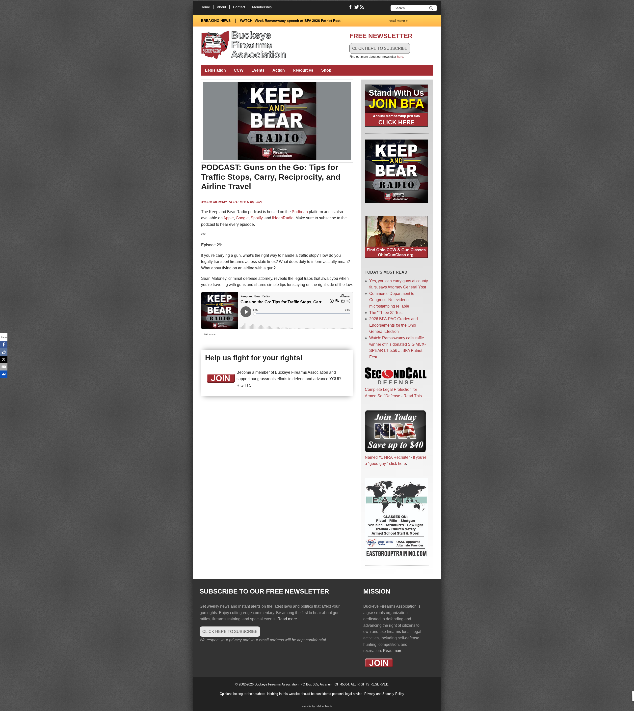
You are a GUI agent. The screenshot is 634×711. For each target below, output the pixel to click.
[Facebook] (3, 344)
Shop (326, 70)
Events (257, 70)
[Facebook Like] (3, 352)
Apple (228, 218)
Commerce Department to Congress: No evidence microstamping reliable (391, 299)
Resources (303, 70)
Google (242, 218)
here (400, 56)
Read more (287, 619)
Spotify (257, 218)
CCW (238, 70)
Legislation (215, 70)
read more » (398, 21)
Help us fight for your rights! (254, 358)
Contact (239, 7)
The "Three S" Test (385, 313)
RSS (362, 7)
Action (278, 70)
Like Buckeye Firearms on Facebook (350, 7)
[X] (3, 359)
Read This (412, 396)
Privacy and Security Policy (384, 694)
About (221, 7)
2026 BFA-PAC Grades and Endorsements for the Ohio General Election (393, 325)
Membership (262, 7)
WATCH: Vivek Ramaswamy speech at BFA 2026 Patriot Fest (290, 21)
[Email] (3, 366)
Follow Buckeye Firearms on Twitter (356, 7)
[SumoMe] (3, 374)
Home (205, 7)
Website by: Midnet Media (317, 706)
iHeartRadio (282, 218)
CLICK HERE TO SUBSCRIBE (379, 48)
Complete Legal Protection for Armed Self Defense (391, 392)
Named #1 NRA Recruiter (387, 457)
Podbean (300, 212)
